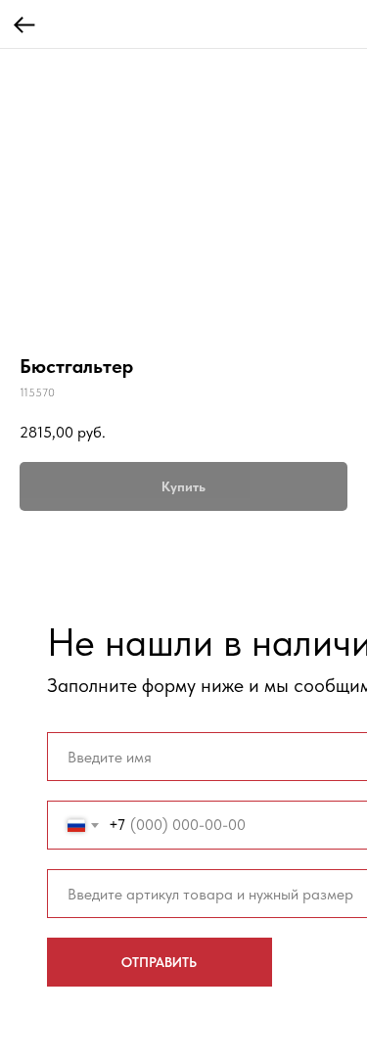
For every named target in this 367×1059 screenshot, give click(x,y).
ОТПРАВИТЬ (159, 962)
